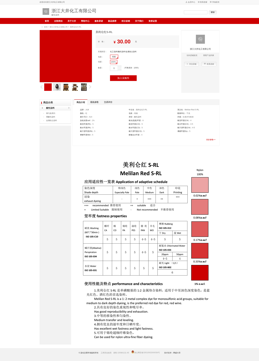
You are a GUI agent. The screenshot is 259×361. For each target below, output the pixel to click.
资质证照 (153, 21)
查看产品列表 (208, 55)
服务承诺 (99, 21)
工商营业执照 (106, 353)
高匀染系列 (50, 113)
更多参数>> (211, 140)
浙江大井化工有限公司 (59, 27)
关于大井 (72, 21)
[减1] (120, 70)
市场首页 (215, 2)
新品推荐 (112, 21)
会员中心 (191, 2)
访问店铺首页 (192, 55)
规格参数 (94, 102)
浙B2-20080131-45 (121, 353)
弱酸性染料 (50, 117)
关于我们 (139, 21)
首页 (47, 21)
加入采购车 (123, 78)
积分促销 (126, 21)
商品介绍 (81, 102)
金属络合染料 (51, 120)
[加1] (120, 67)
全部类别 (58, 21)
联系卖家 (203, 2)
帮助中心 (85, 21)
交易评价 (108, 102)
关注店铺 (192, 64)
